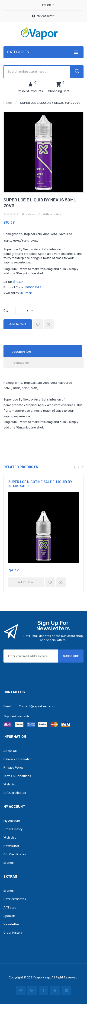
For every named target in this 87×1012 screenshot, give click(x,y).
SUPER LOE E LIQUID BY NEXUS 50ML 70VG (50, 102)
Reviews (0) (20, 362)
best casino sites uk (52, 981)
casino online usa (22, 1006)
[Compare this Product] (49, 324)
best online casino (64, 1003)
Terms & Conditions (17, 776)
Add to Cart (17, 324)
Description (21, 351)
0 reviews (28, 214)
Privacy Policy (13, 767)
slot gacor (48, 984)
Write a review (52, 214)
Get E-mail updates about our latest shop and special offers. (53, 638)
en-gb (47, 5)
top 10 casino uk (59, 995)
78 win (71, 981)
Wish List (9, 784)
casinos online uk (68, 984)
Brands (8, 862)
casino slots (22, 984)
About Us (10, 751)
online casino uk (52, 992)
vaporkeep (42, 977)
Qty (5, 310)
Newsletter (11, 846)
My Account (45, 15)
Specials (9, 916)
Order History (13, 829)
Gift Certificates (14, 792)
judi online (26, 988)
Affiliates (9, 907)
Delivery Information (17, 759)
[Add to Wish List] (38, 324)
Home (7, 102)
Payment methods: (16, 716)
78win (20, 992)
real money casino (47, 988)
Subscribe (71, 656)
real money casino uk (46, 999)
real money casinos (59, 1006)
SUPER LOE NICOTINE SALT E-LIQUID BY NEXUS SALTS (40, 484)
